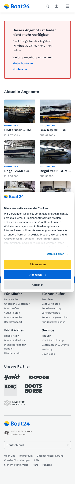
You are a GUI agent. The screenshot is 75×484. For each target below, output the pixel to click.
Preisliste (47, 299)
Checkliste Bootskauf (17, 303)
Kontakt (47, 464)
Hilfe (35, 464)
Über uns (9, 455)
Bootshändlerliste (14, 340)
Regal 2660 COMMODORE (26, 171)
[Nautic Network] (14, 403)
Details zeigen (55, 254)
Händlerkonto (12, 353)
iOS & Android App (53, 340)
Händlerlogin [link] (11, 335)
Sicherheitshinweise (16, 464)
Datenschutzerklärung (50, 455)
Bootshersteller (13, 317)
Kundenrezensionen (53, 321)
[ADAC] (10, 390)
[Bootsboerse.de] (33, 388)
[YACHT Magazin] (12, 377)
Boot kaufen (11, 308)
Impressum (26, 455)
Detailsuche (11, 299)
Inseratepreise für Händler (15, 346)
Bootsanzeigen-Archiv (55, 317)
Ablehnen (37, 284)
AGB (36, 460)
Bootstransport (13, 321)
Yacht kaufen (12, 312)
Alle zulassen (37, 264)
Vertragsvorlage (51, 312)
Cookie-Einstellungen (17, 460)
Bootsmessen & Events (55, 344)
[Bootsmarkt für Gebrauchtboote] (17, 6)
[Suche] (48, 6)
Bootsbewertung (51, 308)
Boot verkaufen (51, 303)
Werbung (47, 349)
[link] (19, 118)
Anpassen (35, 274)
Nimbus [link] (18, 69)
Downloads (48, 353)
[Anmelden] (57, 6)
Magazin (46, 335)
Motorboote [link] (21, 63)
